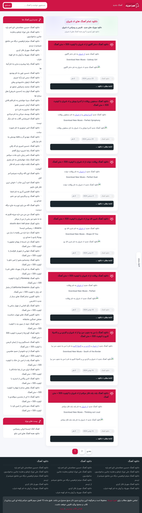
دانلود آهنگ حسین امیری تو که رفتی (25, 146)
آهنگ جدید (117, 5)
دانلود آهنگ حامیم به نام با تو (27, 109)
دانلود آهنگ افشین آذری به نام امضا (25, 191)
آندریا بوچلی (87, 114)
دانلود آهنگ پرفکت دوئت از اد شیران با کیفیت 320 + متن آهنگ (80, 162)
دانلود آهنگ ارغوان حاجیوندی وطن (25, 82)
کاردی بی (86, 346)
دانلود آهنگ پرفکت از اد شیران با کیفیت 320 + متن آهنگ (83, 276)
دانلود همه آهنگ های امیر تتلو (27, 433)
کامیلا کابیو (77, 346)
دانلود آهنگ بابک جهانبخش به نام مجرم (23, 159)
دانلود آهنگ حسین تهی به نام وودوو (25, 73)
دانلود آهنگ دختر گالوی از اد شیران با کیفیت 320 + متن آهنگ (81, 44)
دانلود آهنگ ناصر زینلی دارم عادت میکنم (23, 155)
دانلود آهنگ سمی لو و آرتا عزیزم (27, 77)
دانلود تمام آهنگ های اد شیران (81, 21)
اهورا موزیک (112, 500)
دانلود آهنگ (105, 78)
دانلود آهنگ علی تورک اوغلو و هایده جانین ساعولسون (117, 471)
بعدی (89, 451)
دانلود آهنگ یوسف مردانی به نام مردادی (23, 114)
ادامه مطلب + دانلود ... (104, 86)
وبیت (62, 508)
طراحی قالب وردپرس (74, 508)
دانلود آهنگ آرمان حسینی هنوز (27, 105)
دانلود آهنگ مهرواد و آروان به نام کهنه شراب (121, 488)
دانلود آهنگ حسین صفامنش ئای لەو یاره (23, 27)
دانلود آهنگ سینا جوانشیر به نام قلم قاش (22, 100)
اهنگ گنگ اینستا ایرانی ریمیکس (26, 429)
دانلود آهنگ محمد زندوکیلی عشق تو (25, 86)
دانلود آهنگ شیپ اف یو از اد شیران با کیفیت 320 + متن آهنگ (81, 219)
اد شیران (81, 54)
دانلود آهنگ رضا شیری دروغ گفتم (26, 150)
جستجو (8, 5)
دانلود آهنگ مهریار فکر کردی (28, 50)
